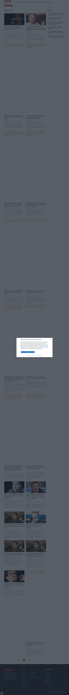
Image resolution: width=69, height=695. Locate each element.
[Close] (51, 340)
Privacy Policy (40, 355)
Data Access (34, 355)
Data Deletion (29, 355)
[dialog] (34, 347)
